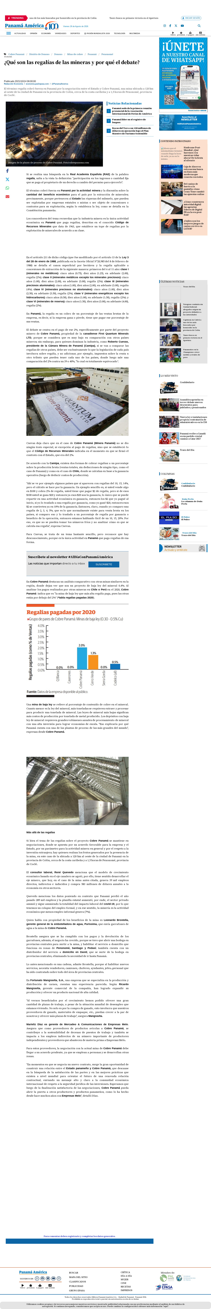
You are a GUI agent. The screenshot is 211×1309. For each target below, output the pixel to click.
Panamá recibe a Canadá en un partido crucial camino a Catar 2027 (193, 436)
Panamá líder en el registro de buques (129, 121)
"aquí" (165, 1306)
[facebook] (170, 25)
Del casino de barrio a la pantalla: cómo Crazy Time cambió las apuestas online (194, 189)
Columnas (168, 474)
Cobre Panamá (16, 54)
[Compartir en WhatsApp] (7, 188)
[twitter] (176, 25)
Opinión (33, 33)
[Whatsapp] (37, 1278)
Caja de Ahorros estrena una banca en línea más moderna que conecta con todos (193, 171)
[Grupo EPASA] (164, 1289)
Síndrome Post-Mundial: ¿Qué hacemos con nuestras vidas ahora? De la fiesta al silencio (193, 154)
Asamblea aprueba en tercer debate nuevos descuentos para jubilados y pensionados (193, 403)
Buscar (73, 1272)
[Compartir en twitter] (7, 179)
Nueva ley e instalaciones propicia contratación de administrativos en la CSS (193, 420)
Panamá (92, 54)
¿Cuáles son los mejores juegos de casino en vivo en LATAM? (194, 224)
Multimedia (134, 33)
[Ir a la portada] (24, 26)
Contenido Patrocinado (176, 141)
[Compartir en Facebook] (7, 170)
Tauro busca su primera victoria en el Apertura (192, 338)
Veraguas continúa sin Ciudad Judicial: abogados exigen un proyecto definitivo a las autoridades (193, 309)
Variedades (60, 33)
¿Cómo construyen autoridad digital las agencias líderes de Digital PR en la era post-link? (194, 208)
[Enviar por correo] (7, 197)
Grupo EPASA (77, 1290)
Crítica (125, 1272)
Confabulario (187, 382)
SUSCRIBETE (104, 564)
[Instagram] (164, 25)
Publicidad (76, 1286)
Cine (123, 1283)
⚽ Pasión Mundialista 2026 (97, 33)
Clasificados (77, 1281)
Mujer (124, 1279)
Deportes (75, 33)
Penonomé (107, 54)
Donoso (58, 54)
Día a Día (126, 1275)
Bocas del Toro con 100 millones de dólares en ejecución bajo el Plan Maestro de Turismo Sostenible (131, 130)
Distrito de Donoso (39, 54)
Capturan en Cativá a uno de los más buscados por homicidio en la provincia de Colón (192, 325)
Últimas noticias (172, 281)
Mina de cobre (75, 54)
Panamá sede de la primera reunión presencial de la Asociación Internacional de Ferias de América (132, 111)
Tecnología (119, 33)
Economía (46, 33)
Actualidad (20, 33)
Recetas (126, 1286)
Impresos (126, 1290)
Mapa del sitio (78, 1277)
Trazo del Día (189, 287)
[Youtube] (182, 25)
